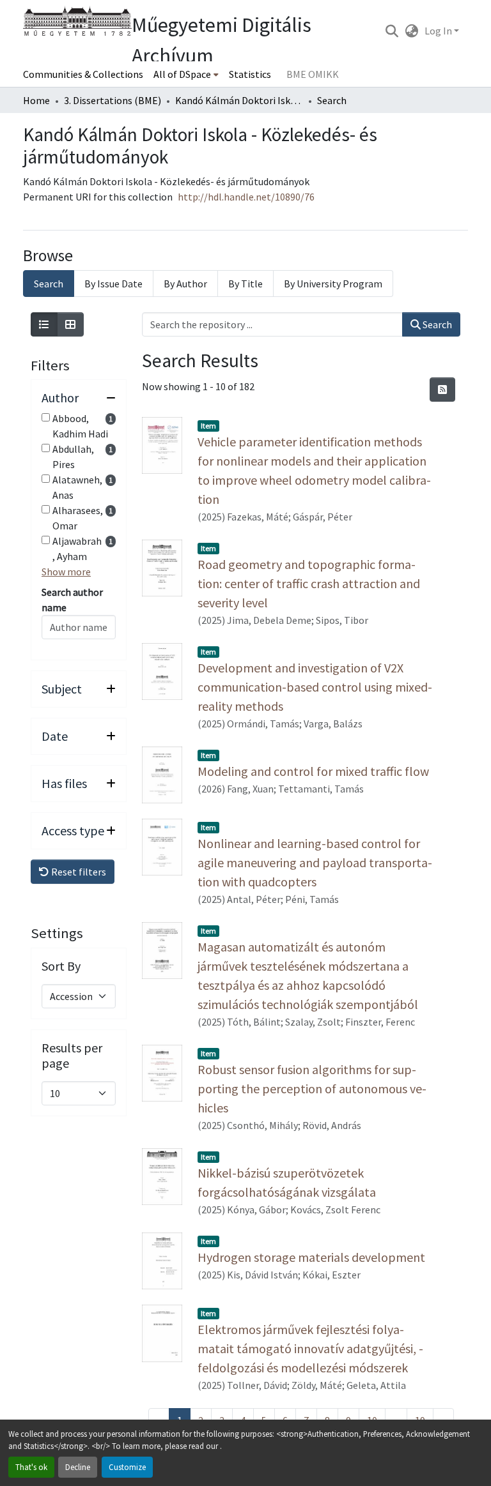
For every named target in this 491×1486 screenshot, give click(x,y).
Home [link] (36, 100)
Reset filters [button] (77, 871)
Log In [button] (439, 30)
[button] (392, 30)
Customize (127, 1467)
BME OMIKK (312, 74)
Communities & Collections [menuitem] (83, 74)
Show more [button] (66, 571)
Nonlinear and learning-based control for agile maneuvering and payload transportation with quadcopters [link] (315, 862)
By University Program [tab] (333, 283)
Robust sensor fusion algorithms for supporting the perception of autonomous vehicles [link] (312, 1088)
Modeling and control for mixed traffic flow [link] (313, 771)
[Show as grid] (70, 324)
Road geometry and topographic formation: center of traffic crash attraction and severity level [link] (309, 583)
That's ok (31, 1467)
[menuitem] (186, 74)
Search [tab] (48, 283)
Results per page (72, 1055)
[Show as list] (44, 324)
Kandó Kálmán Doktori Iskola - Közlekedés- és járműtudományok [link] (239, 100)
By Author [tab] (185, 283)
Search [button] (436, 324)
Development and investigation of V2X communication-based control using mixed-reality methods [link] (315, 687)
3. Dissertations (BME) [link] (112, 100)
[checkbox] (46, 417)
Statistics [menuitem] (250, 74)
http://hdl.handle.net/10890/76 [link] (246, 196)
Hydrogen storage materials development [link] (311, 1257)
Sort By (61, 966)
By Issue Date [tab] (113, 283)
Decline (77, 1467)
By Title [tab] (245, 283)
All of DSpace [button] (182, 74)
